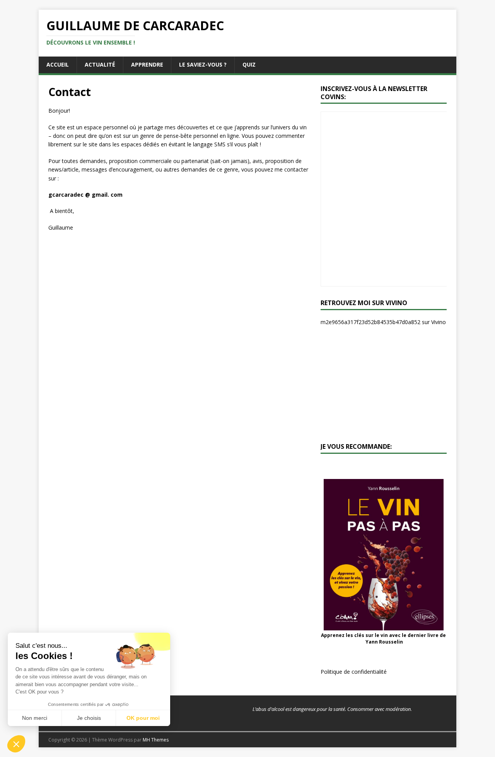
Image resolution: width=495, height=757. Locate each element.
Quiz (249, 64)
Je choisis (89, 718)
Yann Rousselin (384, 642)
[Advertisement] (384, 384)
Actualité (100, 64)
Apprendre (147, 64)
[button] (16, 744)
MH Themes (156, 739)
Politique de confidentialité (354, 671)
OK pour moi (143, 718)
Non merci (34, 718)
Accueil (57, 64)
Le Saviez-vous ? (203, 64)
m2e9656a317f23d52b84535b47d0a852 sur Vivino (383, 322)
